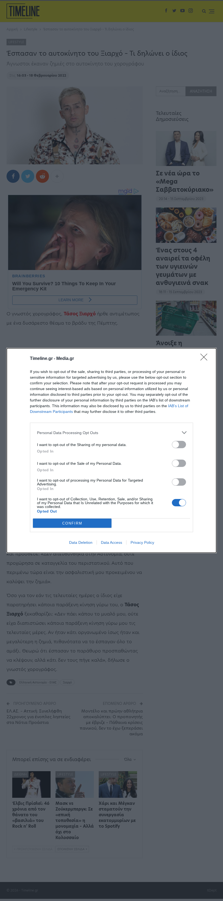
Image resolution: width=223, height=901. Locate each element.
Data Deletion (80, 542)
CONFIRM (72, 523)
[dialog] (111, 450)
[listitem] (111, 432)
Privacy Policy (142, 542)
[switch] (179, 444)
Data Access (111, 542)
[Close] (205, 359)
